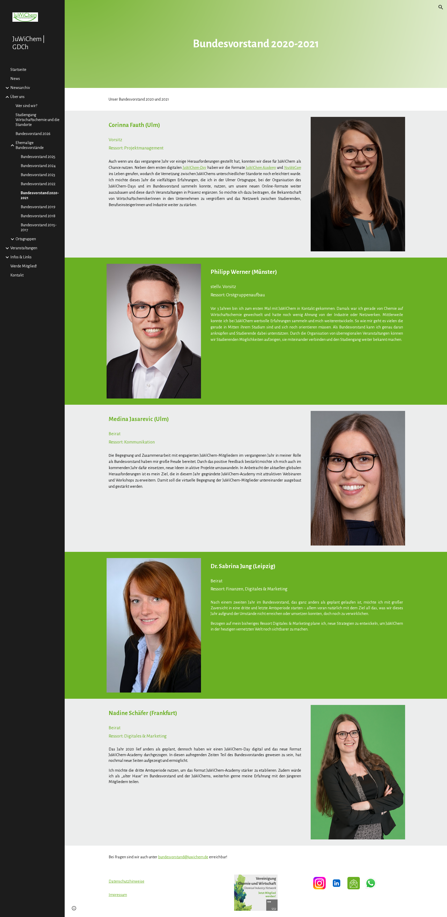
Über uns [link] (17, 97)
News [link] (15, 79)
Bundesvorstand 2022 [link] (38, 184)
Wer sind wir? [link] (26, 106)
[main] (256, 44)
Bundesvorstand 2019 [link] (38, 207)
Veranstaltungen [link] (23, 248)
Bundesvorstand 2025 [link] (38, 157)
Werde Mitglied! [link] (23, 266)
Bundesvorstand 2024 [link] (38, 166)
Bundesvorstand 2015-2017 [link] (39, 227)
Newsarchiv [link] (20, 88)
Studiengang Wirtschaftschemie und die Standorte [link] (37, 120)
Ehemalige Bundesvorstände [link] (30, 145)
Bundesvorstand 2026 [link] (33, 134)
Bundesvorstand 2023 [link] (38, 175)
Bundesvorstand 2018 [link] (38, 216)
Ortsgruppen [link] (26, 239)
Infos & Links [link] (21, 257)
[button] (441, 7)
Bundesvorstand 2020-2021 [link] (40, 195)
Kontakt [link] (17, 275)
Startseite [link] (18, 69)
